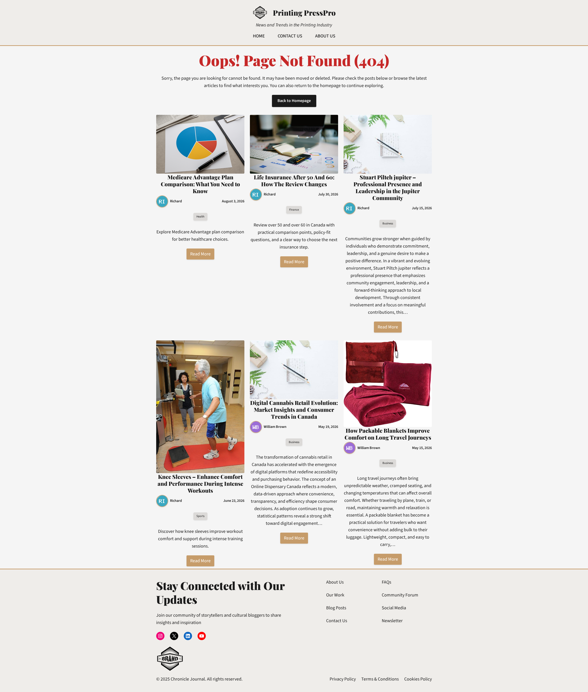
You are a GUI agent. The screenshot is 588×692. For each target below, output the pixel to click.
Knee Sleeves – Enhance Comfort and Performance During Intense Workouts (200, 483)
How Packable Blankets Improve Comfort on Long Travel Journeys (388, 434)
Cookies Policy (418, 679)
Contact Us (336, 621)
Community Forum (400, 595)
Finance (294, 210)
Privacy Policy (343, 679)
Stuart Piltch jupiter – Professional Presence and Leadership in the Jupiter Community (387, 187)
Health (200, 217)
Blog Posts (336, 608)
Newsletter (392, 621)
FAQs (386, 582)
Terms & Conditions (380, 679)
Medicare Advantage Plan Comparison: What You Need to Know (200, 184)
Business (387, 223)
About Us (335, 582)
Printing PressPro (304, 12)
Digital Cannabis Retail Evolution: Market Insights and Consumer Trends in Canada (294, 409)
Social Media (394, 608)
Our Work (335, 595)
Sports (200, 516)
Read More (200, 254)
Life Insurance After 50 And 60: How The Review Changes (294, 180)
